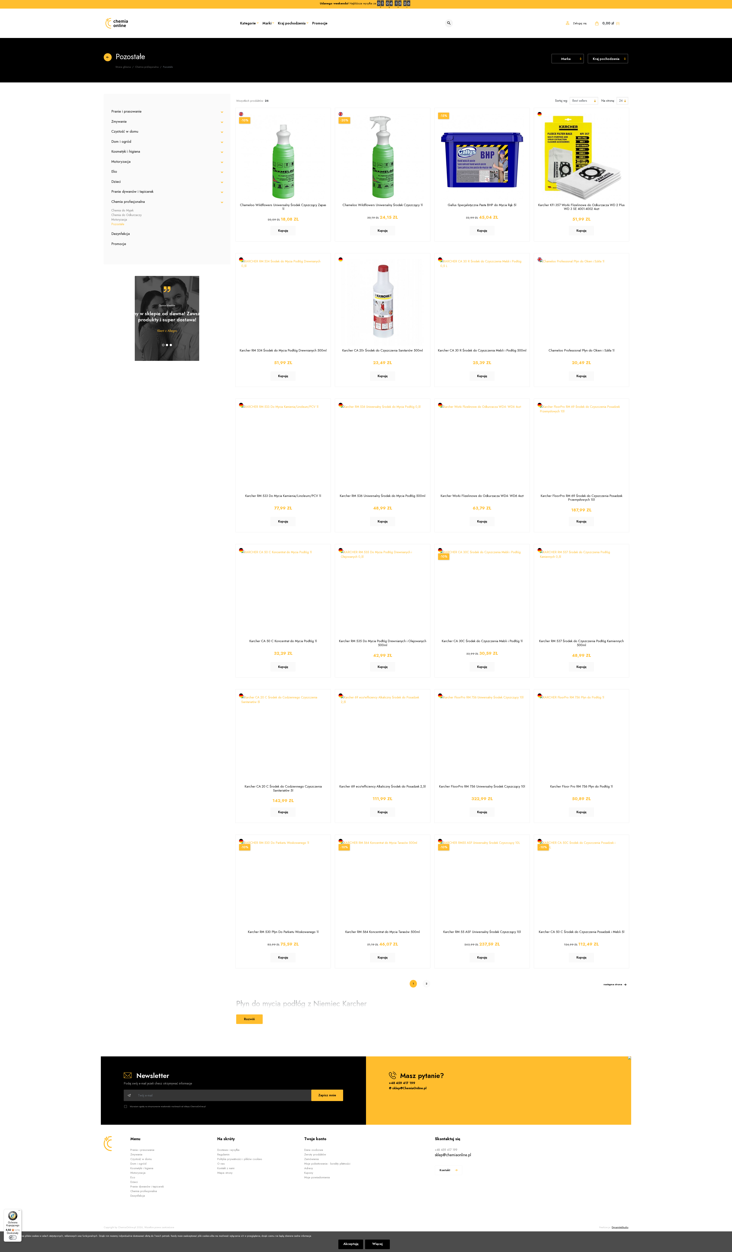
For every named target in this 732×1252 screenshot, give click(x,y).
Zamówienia (311, 1159)
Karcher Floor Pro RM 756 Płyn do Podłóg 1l (581, 786)
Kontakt (445, 1170)
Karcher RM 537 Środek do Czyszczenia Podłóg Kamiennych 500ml (581, 643)
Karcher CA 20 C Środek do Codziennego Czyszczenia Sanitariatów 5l (283, 788)
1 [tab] (163, 345)
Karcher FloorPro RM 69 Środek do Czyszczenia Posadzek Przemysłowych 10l (581, 497)
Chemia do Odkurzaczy (126, 215)
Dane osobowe (313, 1150)
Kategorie (248, 23)
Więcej (377, 1244)
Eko (114, 171)
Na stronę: (608, 100)
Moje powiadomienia (317, 1177)
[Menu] (19, 1211)
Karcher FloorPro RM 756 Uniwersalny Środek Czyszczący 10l (482, 786)
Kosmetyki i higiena (125, 151)
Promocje (319, 23)
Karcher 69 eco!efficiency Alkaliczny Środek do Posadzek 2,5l (382, 786)
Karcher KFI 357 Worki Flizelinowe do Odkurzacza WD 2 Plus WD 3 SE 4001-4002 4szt (581, 207)
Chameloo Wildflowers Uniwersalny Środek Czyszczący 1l (383, 205)
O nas (221, 1164)
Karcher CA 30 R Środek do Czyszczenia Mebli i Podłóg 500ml (482, 350)
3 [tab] (171, 345)
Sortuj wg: (561, 100)
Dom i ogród (121, 141)
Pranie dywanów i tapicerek (132, 191)
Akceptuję (350, 1244)
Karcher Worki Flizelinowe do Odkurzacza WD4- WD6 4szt (482, 495)
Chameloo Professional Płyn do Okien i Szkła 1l (581, 350)
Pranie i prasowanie (126, 111)
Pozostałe (117, 224)
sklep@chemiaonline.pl (453, 1155)
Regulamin (223, 1154)
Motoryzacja (121, 161)
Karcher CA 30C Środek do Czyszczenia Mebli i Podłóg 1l (482, 641)
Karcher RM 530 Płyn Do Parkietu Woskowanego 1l (283, 932)
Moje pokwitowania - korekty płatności (327, 1164)
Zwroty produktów (315, 1154)
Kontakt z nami (225, 1168)
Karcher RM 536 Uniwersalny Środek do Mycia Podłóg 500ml (382, 495)
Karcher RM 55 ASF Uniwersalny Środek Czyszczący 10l (482, 932)
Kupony (308, 1173)
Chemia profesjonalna (128, 201)
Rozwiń (249, 1019)
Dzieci (116, 181)
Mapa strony (225, 1173)
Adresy (308, 1168)
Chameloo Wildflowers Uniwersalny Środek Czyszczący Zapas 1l (283, 207)
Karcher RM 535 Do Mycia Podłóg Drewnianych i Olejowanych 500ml (382, 643)
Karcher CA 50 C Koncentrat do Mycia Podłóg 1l (283, 641)
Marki (266, 23)
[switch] (13, 1237)
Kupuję (283, 230)
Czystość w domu (124, 131)
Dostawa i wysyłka (228, 1150)
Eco (132, 1177)
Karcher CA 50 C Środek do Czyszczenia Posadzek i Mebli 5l (581, 932)
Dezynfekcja (120, 233)
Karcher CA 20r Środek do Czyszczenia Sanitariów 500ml (382, 350)
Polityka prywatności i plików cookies (239, 1159)
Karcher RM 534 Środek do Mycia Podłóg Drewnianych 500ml (283, 350)
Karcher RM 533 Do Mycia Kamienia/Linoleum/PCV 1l (283, 495)
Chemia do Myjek (122, 210)
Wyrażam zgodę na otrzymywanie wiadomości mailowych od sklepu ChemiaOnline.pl (168, 1106)
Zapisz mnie (327, 1095)
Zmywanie (119, 121)
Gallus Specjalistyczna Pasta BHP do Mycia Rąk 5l (482, 205)
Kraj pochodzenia (292, 23)
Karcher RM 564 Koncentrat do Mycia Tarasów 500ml (382, 932)
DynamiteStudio (620, 1227)
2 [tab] (167, 345)
